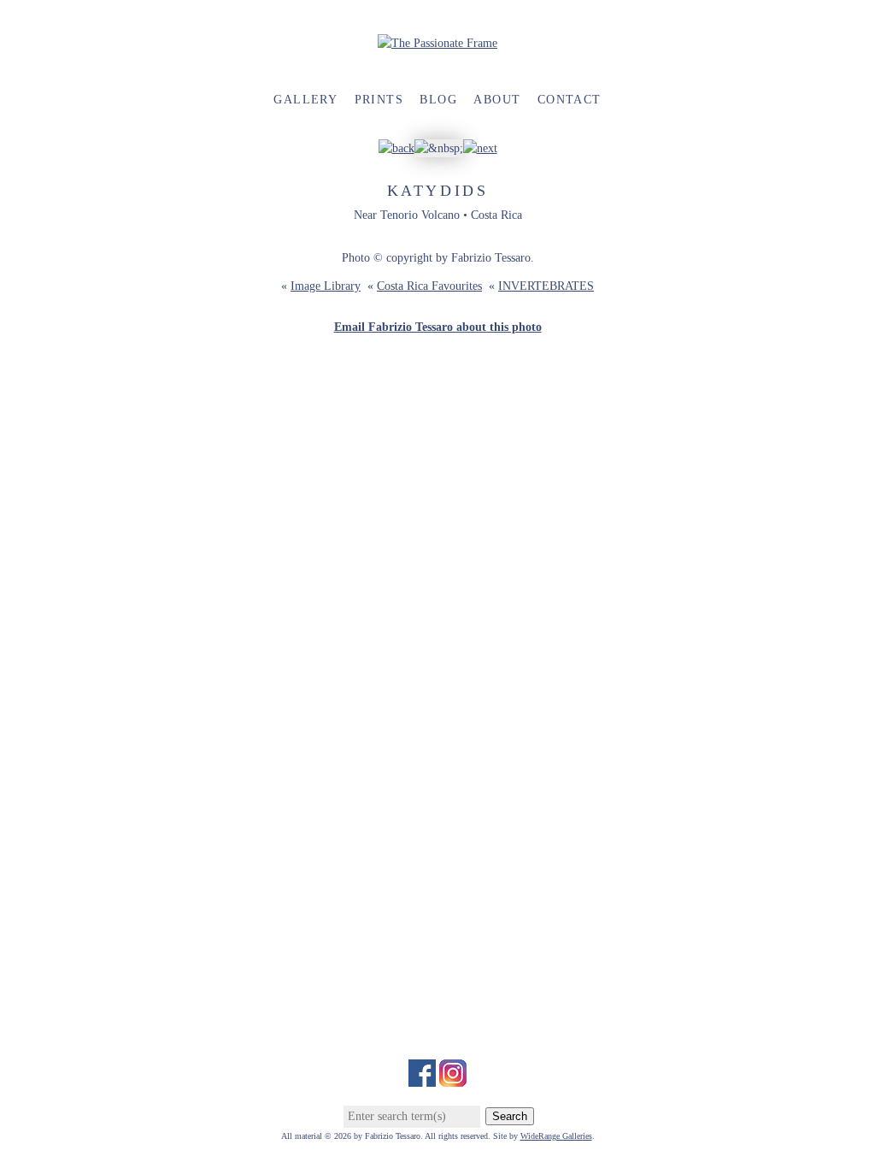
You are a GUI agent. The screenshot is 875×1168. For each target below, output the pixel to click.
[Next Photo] (480, 148)
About (496, 99)
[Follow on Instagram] (453, 1077)
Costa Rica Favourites (429, 286)
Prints (379, 99)
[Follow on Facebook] (422, 1077)
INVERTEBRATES (546, 286)
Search (509, 1116)
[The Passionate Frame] (437, 43)
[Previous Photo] (396, 148)
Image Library (326, 286)
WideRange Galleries (556, 1136)
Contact (569, 99)
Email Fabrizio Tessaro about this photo (438, 327)
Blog (438, 99)
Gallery (305, 99)
